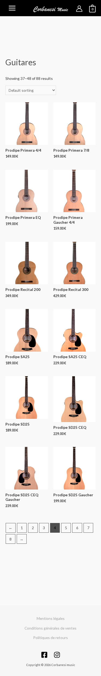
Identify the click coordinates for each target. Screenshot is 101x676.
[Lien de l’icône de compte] (79, 8)
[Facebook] (44, 655)
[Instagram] (57, 655)
